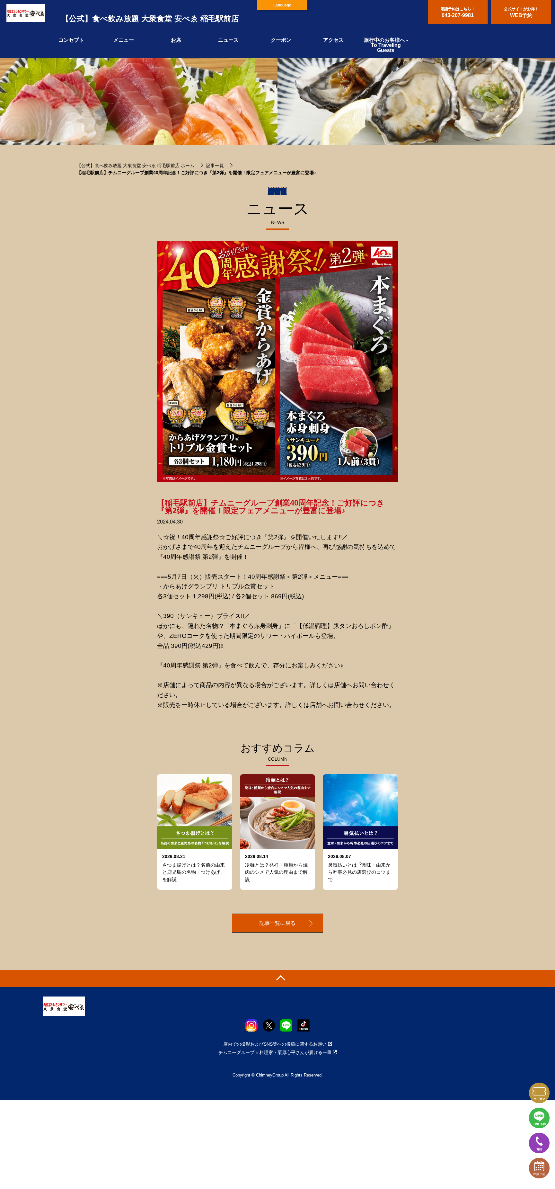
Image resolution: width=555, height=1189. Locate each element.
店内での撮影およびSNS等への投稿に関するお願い (275, 1044)
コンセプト (71, 40)
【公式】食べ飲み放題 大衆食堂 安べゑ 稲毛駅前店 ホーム (135, 165)
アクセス (333, 40)
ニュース (228, 40)
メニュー (123, 40)
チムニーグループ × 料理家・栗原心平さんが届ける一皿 (274, 1052)
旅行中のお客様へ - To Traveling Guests (386, 45)
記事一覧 (215, 165)
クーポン (281, 40)
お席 (176, 40)
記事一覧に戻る (277, 923)
